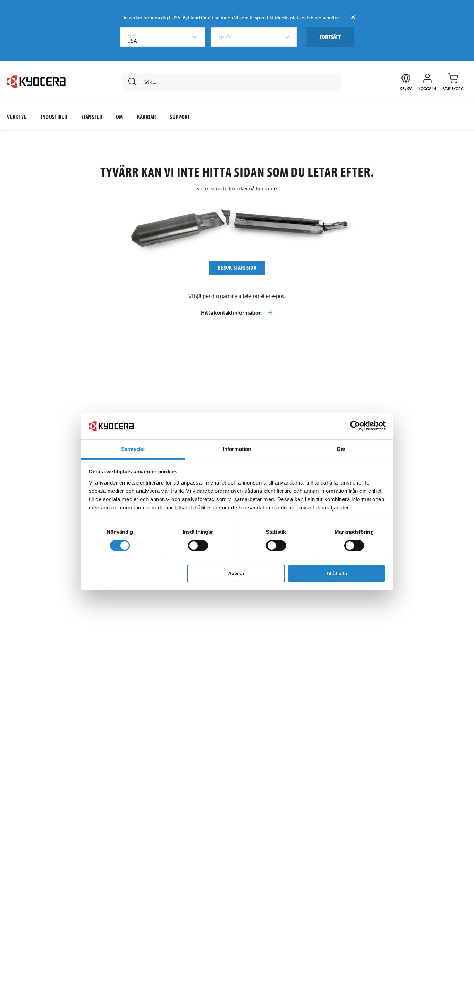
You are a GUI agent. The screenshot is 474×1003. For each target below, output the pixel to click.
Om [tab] (341, 449)
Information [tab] (237, 449)
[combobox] (163, 37)
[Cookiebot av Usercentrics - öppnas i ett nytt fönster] (355, 426)
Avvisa (236, 573)
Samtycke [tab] (133, 449)
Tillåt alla (336, 573)
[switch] (198, 545)
